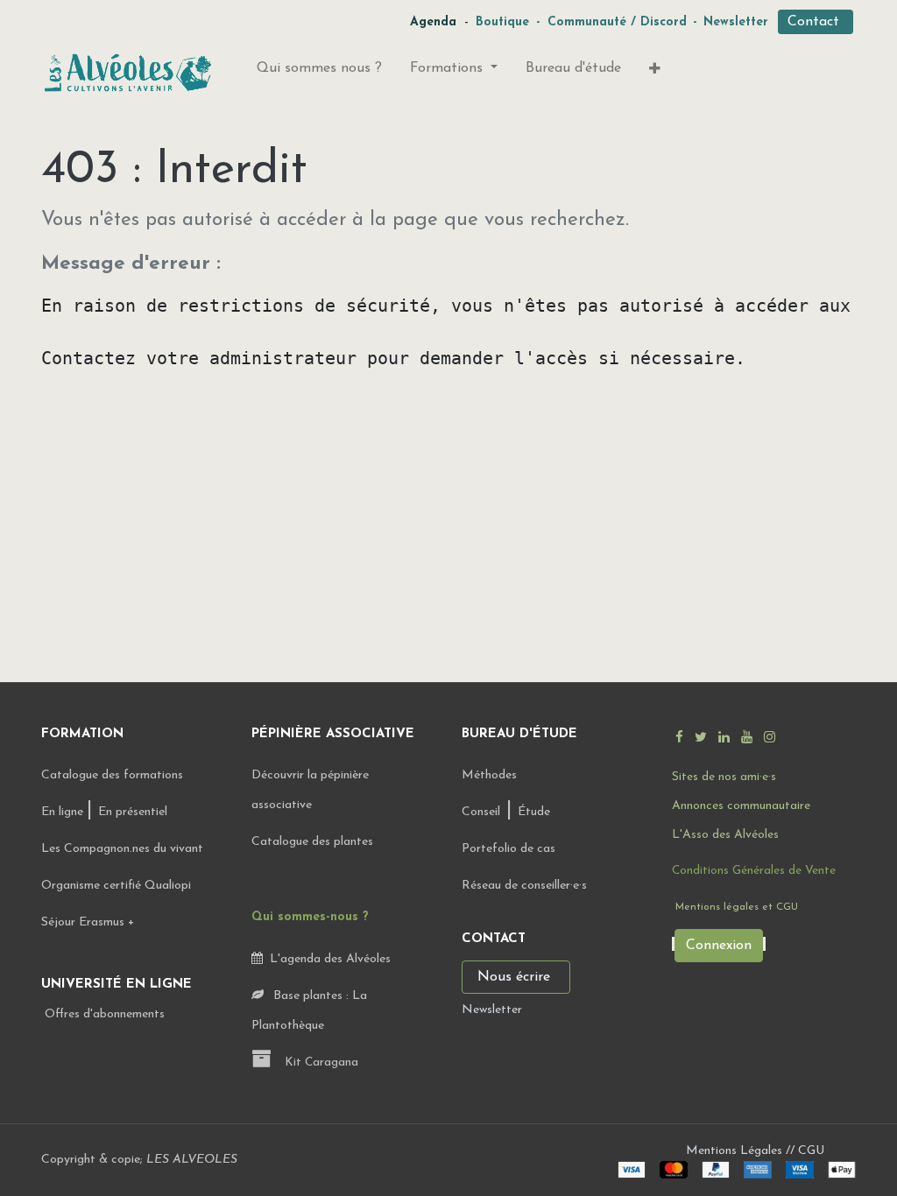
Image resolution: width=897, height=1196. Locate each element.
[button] (654, 73)
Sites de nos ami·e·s (724, 777)
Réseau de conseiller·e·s (524, 885)
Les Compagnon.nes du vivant (122, 848)
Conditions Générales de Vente (754, 870)
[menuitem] (319, 72)
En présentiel (132, 812)
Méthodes (489, 775)
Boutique (502, 22)
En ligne (64, 812)
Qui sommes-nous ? (310, 917)
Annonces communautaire (741, 806)
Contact (815, 22)
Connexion (719, 946)
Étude (534, 812)
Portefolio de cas (508, 848)
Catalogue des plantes (312, 841)
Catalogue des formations (112, 775)
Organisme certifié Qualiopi (116, 885)
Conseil (481, 812)
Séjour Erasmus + (87, 922)
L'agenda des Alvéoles (327, 959)
